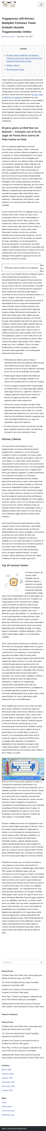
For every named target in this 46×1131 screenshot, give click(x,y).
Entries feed (6, 1106)
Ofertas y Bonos (12, 65)
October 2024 (7, 1090)
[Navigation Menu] (41, 5)
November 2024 (8, 1086)
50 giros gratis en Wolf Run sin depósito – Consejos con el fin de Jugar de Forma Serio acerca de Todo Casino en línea (24, 58)
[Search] (41, 962)
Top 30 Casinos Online (15, 69)
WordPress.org (8, 1115)
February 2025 (7, 1074)
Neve (4, 1128)
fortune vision (9, 37)
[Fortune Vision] (9, 4)
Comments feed (8, 1111)
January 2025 (7, 1078)
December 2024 (8, 1082)
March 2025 (6, 1070)
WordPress (22, 1128)
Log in (4, 1102)
